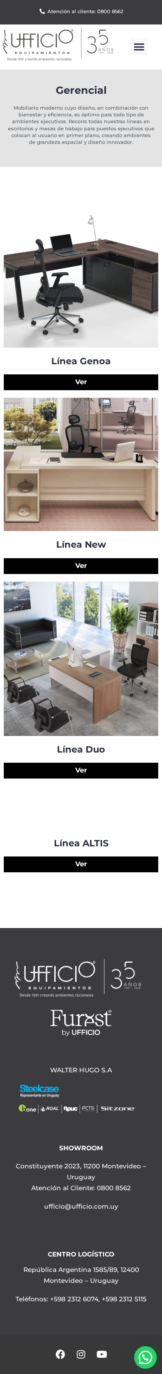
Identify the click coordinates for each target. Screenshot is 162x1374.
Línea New (81, 544)
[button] (138, 46)
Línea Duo (81, 749)
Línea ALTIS (81, 843)
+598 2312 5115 (124, 1299)
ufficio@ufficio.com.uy (81, 1206)
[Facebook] (60, 1354)
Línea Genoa (81, 361)
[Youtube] (101, 1354)
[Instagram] (81, 1354)
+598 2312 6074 (73, 1299)
